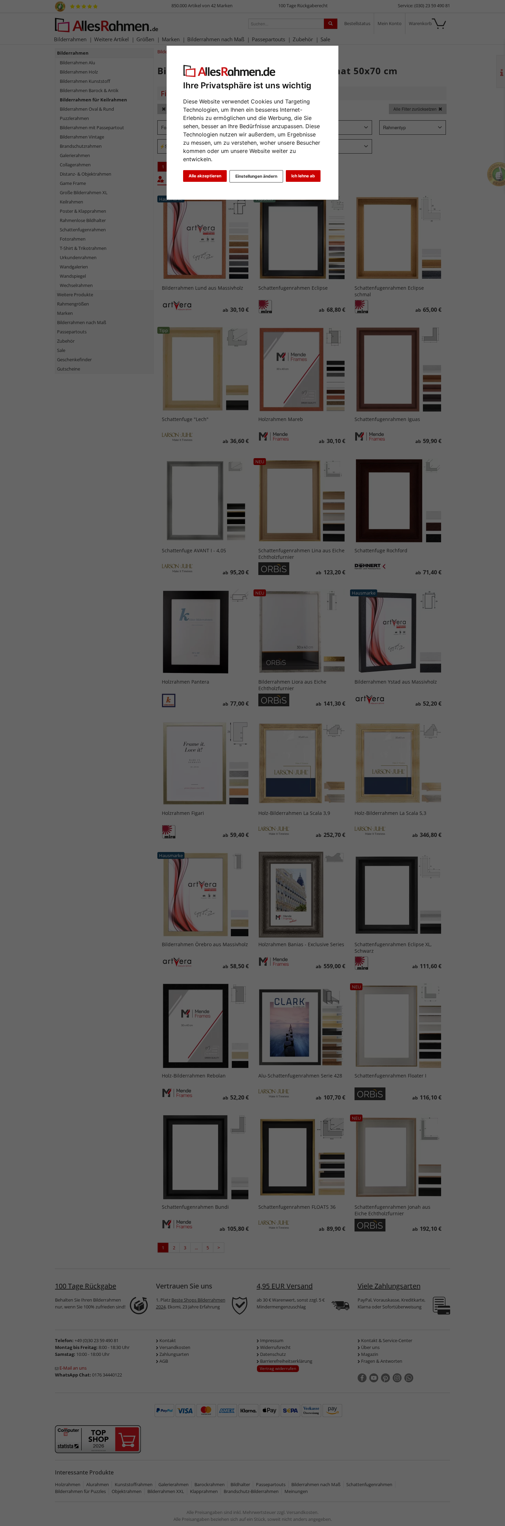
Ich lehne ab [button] (303, 175)
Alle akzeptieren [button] (205, 175)
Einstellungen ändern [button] (256, 176)
